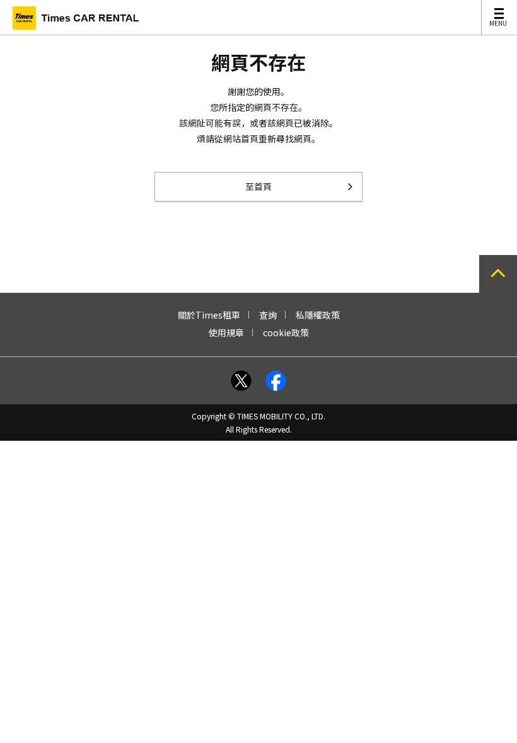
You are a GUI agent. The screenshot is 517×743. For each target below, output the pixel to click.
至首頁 (258, 186)
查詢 (268, 315)
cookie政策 (286, 332)
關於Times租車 (209, 315)
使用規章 (226, 332)
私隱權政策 (318, 315)
